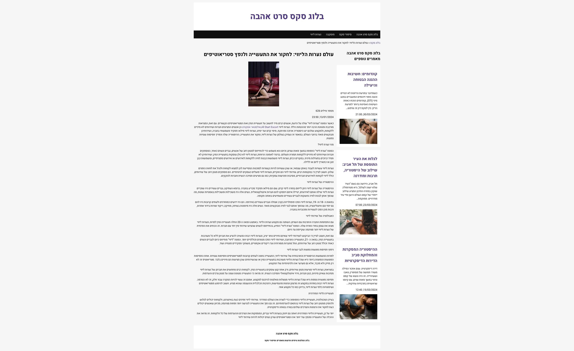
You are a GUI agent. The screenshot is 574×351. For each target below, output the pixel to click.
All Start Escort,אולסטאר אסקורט (260, 127)
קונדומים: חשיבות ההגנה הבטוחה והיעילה (362, 79)
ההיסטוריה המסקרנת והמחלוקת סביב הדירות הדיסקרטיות (360, 255)
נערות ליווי (315, 34)
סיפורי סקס (345, 34)
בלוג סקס (375, 43)
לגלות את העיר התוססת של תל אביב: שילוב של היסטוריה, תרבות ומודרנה (359, 167)
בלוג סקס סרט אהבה (287, 16)
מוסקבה (330, 34)
